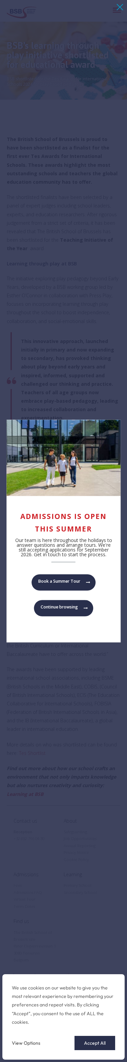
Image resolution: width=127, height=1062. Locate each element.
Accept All (95, 1043)
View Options (26, 1043)
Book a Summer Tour (59, 581)
